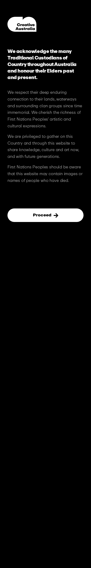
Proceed (42, 215)
